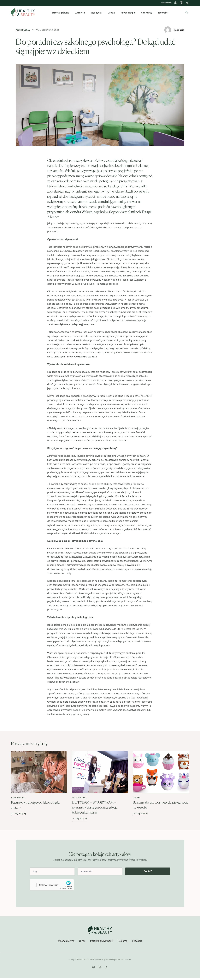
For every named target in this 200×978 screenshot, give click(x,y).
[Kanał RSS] (187, 3)
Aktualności (166, 2)
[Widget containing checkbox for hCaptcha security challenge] (52, 884)
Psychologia (23, 30)
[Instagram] (181, 3)
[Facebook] (175, 3)
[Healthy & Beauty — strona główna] (23, 12)
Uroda (136, 797)
